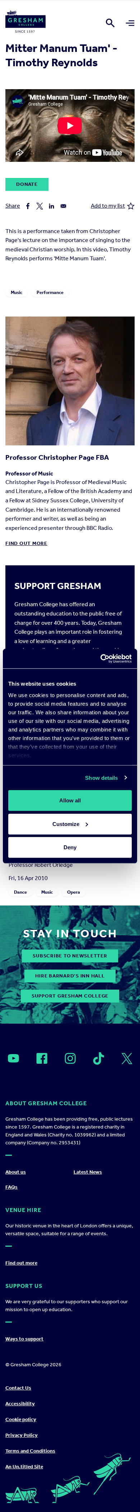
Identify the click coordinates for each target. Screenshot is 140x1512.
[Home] (25, 22)
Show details (101, 777)
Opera (73, 892)
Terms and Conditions (30, 1451)
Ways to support (24, 1339)
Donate (27, 184)
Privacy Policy (21, 1435)
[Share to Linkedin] (51, 206)
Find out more (26, 543)
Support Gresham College (70, 996)
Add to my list (108, 205)
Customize (65, 824)
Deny (70, 847)
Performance (50, 292)
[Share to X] (39, 206)
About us (15, 1172)
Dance (20, 892)
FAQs (11, 1187)
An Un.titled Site (24, 1467)
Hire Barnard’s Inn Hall (69, 976)
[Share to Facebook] (27, 206)
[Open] (13, 1058)
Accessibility (20, 1404)
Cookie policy (20, 1419)
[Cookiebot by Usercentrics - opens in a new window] (101, 658)
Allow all (70, 800)
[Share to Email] (63, 206)
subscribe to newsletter (70, 956)
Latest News (88, 1172)
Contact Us (18, 1388)
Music (16, 292)
